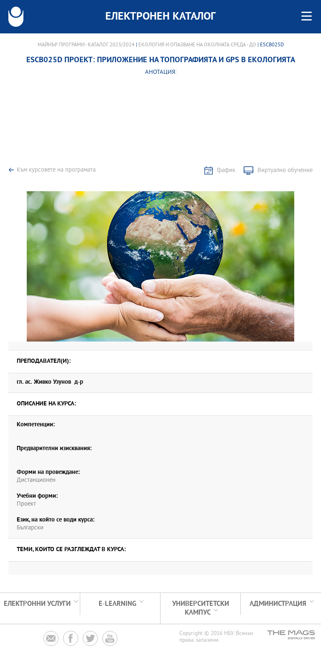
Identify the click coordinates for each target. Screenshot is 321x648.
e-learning (117, 604)
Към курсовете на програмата (56, 170)
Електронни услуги (37, 604)
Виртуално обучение (285, 171)
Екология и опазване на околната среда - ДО (197, 45)
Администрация (278, 604)
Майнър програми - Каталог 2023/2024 (86, 45)
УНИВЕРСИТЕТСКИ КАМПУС (200, 608)
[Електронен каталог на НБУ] (15, 17)
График (226, 171)
